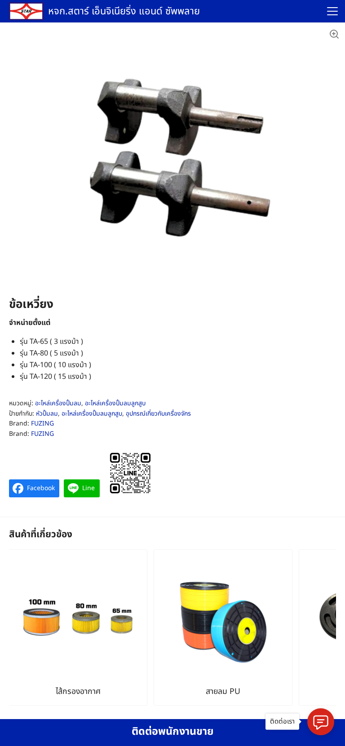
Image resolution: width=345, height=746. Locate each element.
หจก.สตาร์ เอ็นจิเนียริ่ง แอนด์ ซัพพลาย (124, 11)
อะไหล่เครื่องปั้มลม (58, 403)
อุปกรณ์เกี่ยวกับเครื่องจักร (158, 413)
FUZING (42, 423)
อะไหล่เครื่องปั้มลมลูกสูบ (115, 403)
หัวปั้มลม (47, 413)
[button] (334, 33)
